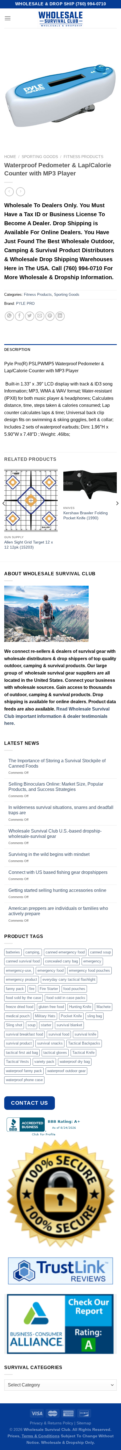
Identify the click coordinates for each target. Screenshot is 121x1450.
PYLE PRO (25, 303)
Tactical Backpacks (84, 1043)
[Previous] (4, 514)
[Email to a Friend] (39, 316)
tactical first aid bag (22, 1052)
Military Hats (45, 1016)
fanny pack (15, 989)
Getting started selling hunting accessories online (57, 890)
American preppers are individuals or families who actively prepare (58, 911)
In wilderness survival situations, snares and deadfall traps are (60, 810)
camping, (32, 952)
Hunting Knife (80, 1007)
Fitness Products (83, 157)
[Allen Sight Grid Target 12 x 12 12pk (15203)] (31, 500)
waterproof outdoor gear (66, 1071)
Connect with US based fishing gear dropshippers (57, 872)
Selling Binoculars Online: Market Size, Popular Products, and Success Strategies (55, 787)
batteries (13, 952)
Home (10, 157)
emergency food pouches (89, 970)
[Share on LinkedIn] (60, 316)
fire (31, 989)
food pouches (74, 989)
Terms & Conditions (41, 1436)
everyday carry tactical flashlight (68, 979)
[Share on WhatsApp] (9, 316)
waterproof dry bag (75, 1061)
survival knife (85, 1034)
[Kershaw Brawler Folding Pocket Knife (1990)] (90, 485)
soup (31, 1025)
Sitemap (84, 1423)
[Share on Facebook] (19, 316)
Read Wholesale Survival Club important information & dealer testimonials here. (56, 716)
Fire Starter (49, 989)
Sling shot (14, 1025)
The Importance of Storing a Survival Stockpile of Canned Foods (57, 763)
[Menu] (7, 18)
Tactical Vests (17, 1061)
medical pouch (18, 1016)
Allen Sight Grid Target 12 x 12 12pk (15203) (28, 544)
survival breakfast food (24, 1034)
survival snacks (50, 1043)
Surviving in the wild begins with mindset (48, 854)
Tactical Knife (83, 1052)
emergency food (50, 970)
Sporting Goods (40, 157)
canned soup (100, 952)
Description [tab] (17, 350)
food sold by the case (23, 998)
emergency (92, 961)
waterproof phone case (24, 1080)
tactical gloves (55, 1052)
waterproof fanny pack (24, 1071)
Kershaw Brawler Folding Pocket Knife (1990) (85, 515)
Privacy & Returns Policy (51, 1423)
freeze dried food (19, 1007)
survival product (19, 1043)
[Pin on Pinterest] (50, 316)
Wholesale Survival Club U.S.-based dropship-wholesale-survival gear (55, 834)
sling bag (94, 1016)
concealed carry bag (61, 961)
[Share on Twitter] (29, 316)
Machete (104, 1007)
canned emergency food (65, 952)
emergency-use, (19, 970)
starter (46, 1025)
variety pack (44, 1061)
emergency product (21, 979)
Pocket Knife (71, 1016)
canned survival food (23, 961)
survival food (58, 1034)
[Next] (117, 514)
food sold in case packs (65, 998)
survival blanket (69, 1025)
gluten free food (51, 1007)
